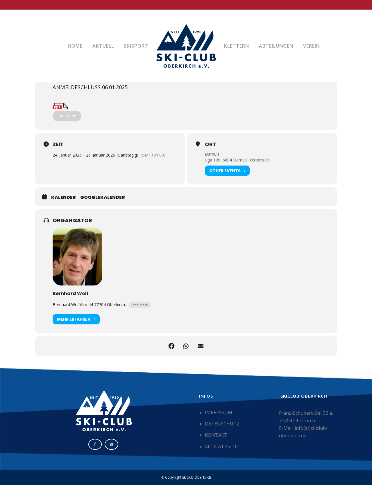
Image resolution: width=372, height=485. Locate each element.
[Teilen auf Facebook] (171, 346)
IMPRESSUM (218, 412)
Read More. (139, 305)
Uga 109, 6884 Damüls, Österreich (237, 160)
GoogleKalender (102, 197)
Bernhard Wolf (71, 293)
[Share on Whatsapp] (186, 346)
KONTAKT (216, 435)
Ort (210, 144)
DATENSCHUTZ (222, 424)
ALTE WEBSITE (221, 446)
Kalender (63, 197)
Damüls (212, 154)
